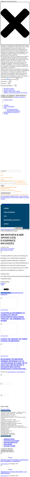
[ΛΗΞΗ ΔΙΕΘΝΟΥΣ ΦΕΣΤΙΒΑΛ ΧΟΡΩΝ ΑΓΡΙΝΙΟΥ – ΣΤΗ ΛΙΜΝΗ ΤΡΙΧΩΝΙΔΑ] (6, 469)
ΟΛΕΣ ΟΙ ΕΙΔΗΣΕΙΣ (9, 106)
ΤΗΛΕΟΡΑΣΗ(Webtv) (12, 109)
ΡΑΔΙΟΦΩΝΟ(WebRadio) (13, 110)
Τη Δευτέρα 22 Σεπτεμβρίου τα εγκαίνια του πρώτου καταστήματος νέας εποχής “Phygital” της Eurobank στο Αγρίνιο (13, 317)
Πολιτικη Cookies (9, 446)
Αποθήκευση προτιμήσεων (7, 97)
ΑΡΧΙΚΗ (6, 105)
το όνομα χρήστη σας (20, 182)
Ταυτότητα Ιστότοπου (11, 441)
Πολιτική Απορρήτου (11, 442)
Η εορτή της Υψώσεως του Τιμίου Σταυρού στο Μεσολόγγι (14, 340)
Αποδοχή (3, 95)
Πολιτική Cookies (8, 99)
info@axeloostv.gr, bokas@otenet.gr (16, 372)
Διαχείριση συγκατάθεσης (7, 450)
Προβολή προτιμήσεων (21, 95)
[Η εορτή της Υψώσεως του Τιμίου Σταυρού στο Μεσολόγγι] (9, 334)
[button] (15, 23)
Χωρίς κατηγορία (4, 309)
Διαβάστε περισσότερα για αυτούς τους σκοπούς (15, 92)
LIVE (5, 108)
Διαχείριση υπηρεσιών (9, 89)
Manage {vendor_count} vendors (12, 91)
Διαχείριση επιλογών (9, 88)
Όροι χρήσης (8, 444)
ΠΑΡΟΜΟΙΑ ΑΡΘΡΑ (6, 292)
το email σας (18, 191)
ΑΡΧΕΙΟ (6, 113)
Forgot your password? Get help (8, 187)
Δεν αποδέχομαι (10, 95)
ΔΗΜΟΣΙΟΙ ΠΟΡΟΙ (9, 439)
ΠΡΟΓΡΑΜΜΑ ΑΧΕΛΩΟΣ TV (12, 112)
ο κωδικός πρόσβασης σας (21, 184)
